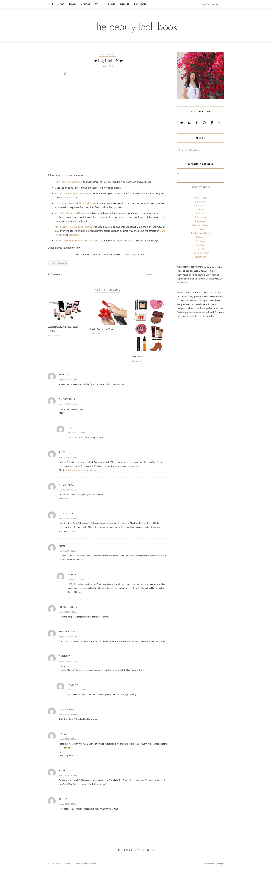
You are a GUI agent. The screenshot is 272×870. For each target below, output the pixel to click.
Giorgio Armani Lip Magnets (102, 329)
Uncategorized (107, 54)
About (61, 4)
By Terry (200, 205)
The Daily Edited (200, 252)
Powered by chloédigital (214, 863)
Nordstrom (200, 229)
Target (200, 248)
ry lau (63, 734)
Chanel (200, 209)
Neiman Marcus (200, 225)
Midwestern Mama (72, 631)
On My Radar (136, 356)
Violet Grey (201, 256)
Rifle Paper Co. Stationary (69, 181)
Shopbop (200, 244)
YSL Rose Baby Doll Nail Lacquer (72, 193)
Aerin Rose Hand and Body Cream (73, 212)
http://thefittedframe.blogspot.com (80, 470)
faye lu (64, 374)
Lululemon (200, 221)
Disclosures (140, 4)
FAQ (204, 316)
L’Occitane (200, 217)
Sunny (72, 427)
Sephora (200, 241)
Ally (62, 452)
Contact (110, 4)
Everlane (200, 213)
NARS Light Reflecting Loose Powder (75, 226)
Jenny (63, 799)
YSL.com (71, 197)
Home (50, 4)
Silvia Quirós (68, 607)
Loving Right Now (58, 263)
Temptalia (74, 234)
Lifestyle (85, 4)
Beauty (72, 4)
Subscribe (124, 4)
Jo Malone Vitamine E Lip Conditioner (75, 203)
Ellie (62, 770)
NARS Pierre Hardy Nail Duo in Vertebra (76, 240)
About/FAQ (130, 254)
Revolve (200, 237)
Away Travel (200, 197)
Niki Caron (66, 709)
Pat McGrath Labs (200, 233)
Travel (98, 4)
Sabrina (73, 574)
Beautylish (200, 201)
